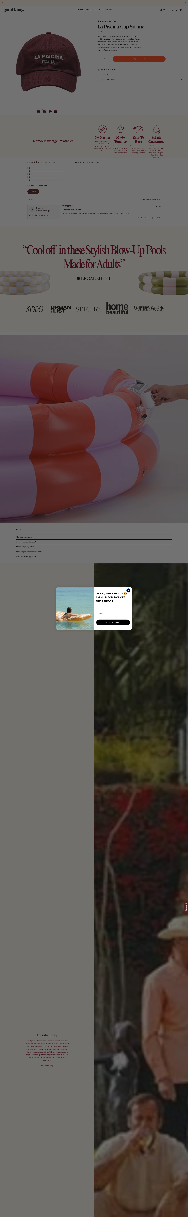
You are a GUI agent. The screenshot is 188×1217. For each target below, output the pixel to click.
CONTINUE (113, 622)
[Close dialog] (128, 590)
